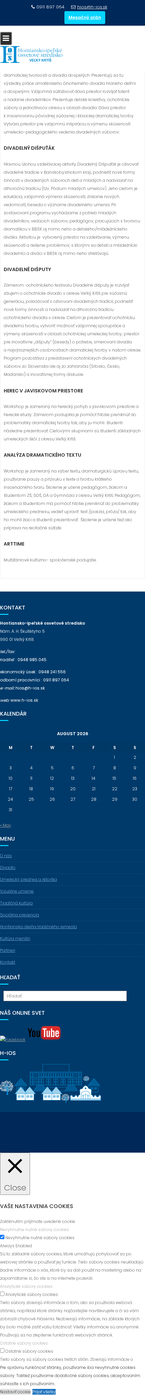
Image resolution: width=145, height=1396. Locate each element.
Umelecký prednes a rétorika (28, 879)
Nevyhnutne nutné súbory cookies (40, 1238)
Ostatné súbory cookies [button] (24, 1343)
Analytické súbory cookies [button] (26, 1286)
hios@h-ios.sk (92, 7)
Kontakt (7, 962)
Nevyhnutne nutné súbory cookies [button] (34, 1229)
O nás (6, 856)
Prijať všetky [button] (44, 1392)
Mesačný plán (84, 17)
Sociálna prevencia (19, 915)
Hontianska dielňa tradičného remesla (38, 927)
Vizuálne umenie (17, 891)
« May (5, 825)
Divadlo (8, 867)
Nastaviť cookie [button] (15, 1392)
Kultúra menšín (15, 938)
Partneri (7, 950)
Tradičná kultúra (16, 903)
